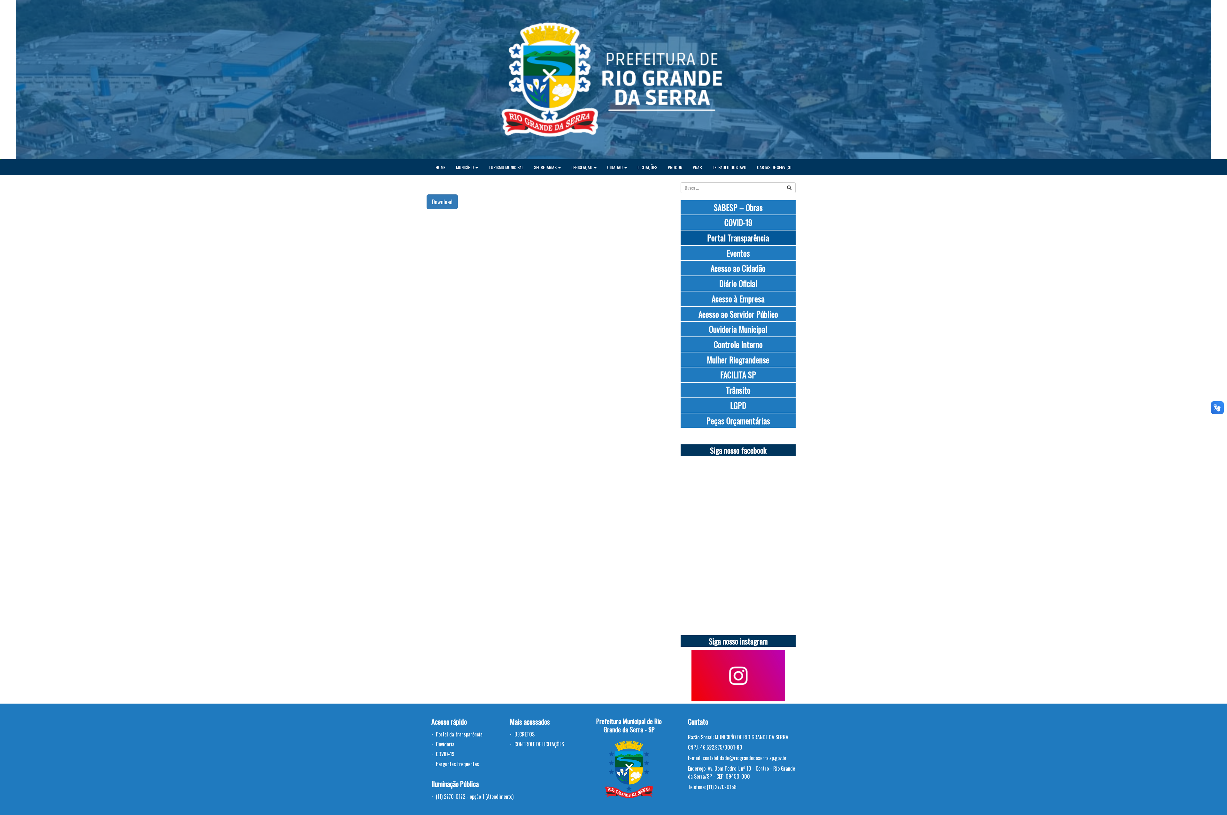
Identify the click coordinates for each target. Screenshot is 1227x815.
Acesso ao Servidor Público (738, 314)
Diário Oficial (738, 283)
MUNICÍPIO (465, 167)
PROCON (675, 167)
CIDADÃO (615, 167)
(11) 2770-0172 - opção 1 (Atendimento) (474, 796)
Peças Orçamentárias (738, 420)
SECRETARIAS (546, 167)
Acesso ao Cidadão (738, 268)
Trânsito (738, 390)
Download (442, 202)
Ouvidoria (445, 744)
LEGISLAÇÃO (582, 167)
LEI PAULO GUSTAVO (729, 167)
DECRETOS (524, 734)
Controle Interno (738, 344)
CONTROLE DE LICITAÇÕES (539, 744)
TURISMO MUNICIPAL (506, 167)
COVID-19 (738, 222)
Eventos (738, 253)
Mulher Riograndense (738, 360)
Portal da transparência (459, 734)
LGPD (738, 405)
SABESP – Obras (738, 207)
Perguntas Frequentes (457, 764)
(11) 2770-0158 (722, 787)
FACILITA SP (738, 375)
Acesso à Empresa (738, 299)
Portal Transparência (738, 238)
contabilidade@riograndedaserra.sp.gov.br (745, 758)
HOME (440, 167)
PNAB (697, 167)
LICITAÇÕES (647, 167)
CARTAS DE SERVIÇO (774, 167)
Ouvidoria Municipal (738, 329)
